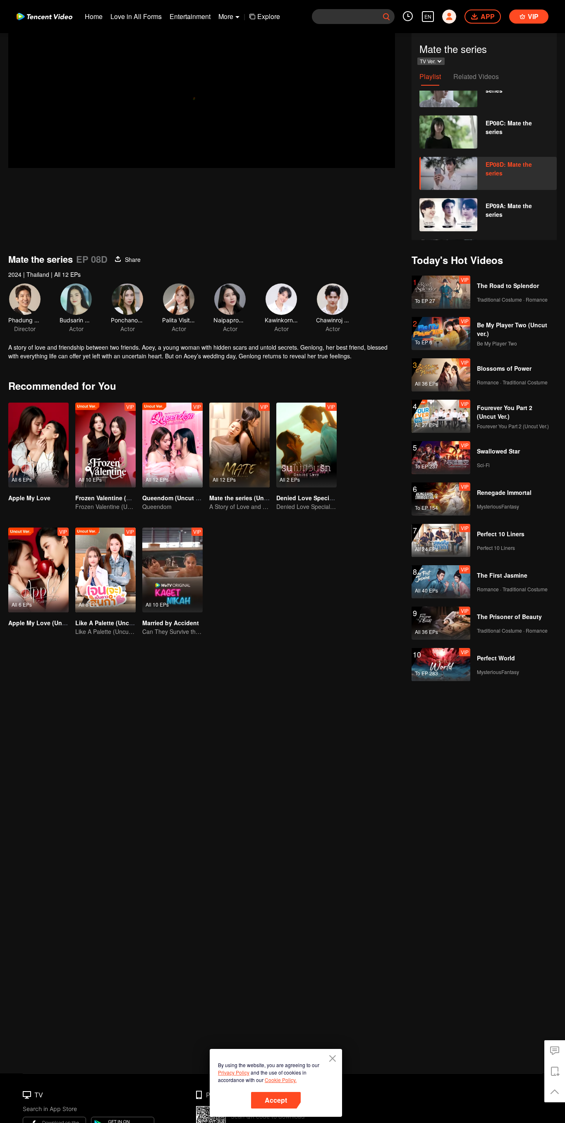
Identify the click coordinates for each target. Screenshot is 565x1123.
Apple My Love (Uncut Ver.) (46, 623)
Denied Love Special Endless (317, 498)
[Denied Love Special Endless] (306, 445)
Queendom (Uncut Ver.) (175, 498)
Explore (268, 16)
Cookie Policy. (281, 1079)
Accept (276, 1100)
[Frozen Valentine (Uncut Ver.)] (105, 445)
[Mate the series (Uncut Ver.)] (239, 445)
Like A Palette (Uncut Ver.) (111, 623)
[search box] (386, 17)
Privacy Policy (233, 1072)
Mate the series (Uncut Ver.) (248, 498)
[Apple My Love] (38, 445)
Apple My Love (29, 498)
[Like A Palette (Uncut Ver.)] (105, 570)
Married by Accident (170, 623)
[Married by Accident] (172, 570)
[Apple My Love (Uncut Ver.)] (38, 570)
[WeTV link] (44, 16)
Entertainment (190, 16)
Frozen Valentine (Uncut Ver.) (116, 498)
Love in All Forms (136, 16)
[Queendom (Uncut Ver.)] (172, 445)
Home (94, 16)
